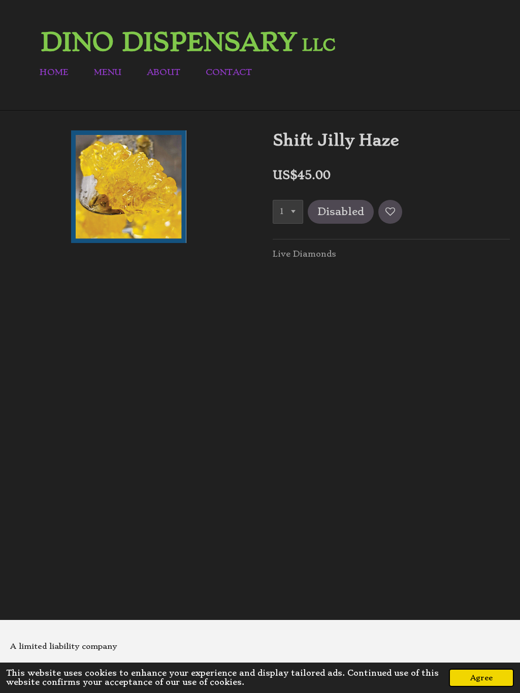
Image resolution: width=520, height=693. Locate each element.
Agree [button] (481, 678)
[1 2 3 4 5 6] (288, 212)
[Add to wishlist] (390, 212)
